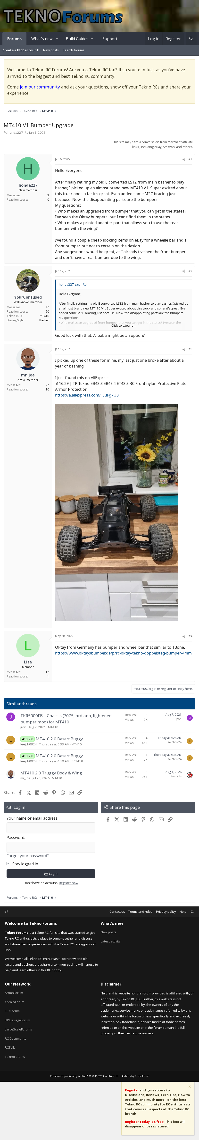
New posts (51, 50)
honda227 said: (70, 284)
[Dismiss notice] (189, 1087)
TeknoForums (15, 1056)
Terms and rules (140, 911)
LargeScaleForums (18, 1029)
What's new (41, 38)
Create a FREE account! (20, 50)
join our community (40, 87)
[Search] (191, 38)
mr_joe (25, 778)
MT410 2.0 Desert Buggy (59, 739)
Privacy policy (166, 911)
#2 (190, 271)
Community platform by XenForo (84, 1076)
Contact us (117, 911)
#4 (190, 636)
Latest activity (111, 941)
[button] (57, 38)
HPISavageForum (17, 1020)
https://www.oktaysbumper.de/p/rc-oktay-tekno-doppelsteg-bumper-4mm (123, 653)
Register (132, 1090)
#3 (190, 349)
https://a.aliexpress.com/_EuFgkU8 (87, 395)
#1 (190, 159)
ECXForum (12, 1011)
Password (15, 837)
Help (183, 911)
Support (109, 38)
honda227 (15, 132)
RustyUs (176, 776)
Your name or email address (32, 818)
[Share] (184, 159)
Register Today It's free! (144, 1121)
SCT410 (77, 761)
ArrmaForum (14, 993)
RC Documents (15, 1038)
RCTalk (10, 1047)
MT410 (53, 727)
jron (23, 727)
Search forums (73, 50)
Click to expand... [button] (123, 325)
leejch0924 (28, 744)
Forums (14, 38)
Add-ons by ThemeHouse (135, 1076)
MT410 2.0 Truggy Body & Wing (51, 773)
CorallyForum (14, 1002)
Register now (68, 883)
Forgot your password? (28, 855)
